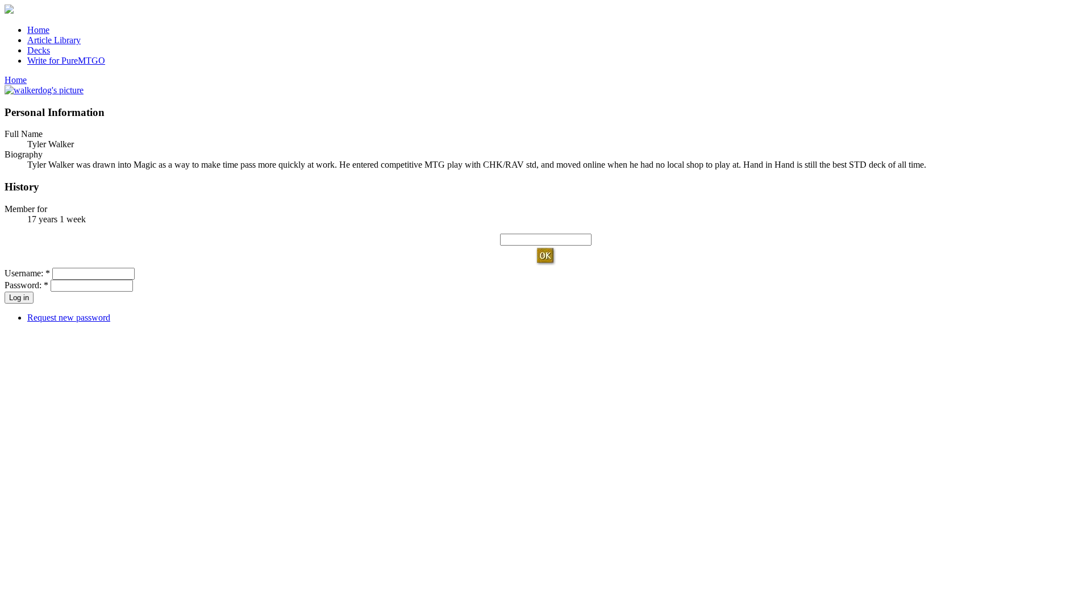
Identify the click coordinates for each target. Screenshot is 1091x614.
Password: (26, 285)
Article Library (54, 40)
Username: (27, 273)
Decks (38, 50)
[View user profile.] (44, 90)
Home (38, 30)
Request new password (68, 317)
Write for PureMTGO (66, 60)
